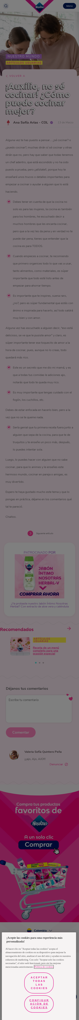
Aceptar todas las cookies (39, 983)
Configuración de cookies (39, 1004)
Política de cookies (43, 966)
